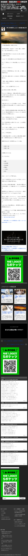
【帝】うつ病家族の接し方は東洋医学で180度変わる (12, 341)
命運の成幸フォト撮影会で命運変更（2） (9, 430)
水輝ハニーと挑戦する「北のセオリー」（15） (10, 387)
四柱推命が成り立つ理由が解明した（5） (9, 453)
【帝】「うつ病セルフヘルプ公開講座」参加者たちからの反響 (20, 296)
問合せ (10, 18)
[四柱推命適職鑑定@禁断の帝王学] (14, 2)
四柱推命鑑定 (10, 16)
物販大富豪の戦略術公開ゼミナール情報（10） (10, 393)
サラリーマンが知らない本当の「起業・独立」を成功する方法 (6, 542)
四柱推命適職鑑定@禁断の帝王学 (9, 554)
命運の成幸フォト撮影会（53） (7, 429)
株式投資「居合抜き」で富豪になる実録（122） (10, 384)
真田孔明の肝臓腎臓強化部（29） (7, 443)
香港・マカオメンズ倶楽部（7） (7, 406)
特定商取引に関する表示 (5, 519)
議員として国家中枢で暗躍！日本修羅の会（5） (10, 416)
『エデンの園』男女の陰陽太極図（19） (9, 432)
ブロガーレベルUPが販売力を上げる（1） (9, 399)
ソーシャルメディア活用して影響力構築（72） (10, 426)
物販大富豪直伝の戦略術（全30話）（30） (9, 381)
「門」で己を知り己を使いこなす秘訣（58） (9, 413)
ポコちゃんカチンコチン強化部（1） (8, 445)
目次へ (24, 400)
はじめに (3, 510)
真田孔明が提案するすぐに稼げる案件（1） (9, 417)
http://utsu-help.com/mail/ (9, 217)
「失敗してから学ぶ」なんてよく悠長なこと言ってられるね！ (6, 537)
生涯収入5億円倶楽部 (18, 521)
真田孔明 (4, 18)
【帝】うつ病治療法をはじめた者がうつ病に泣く (16, 344)
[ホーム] (3, 14)
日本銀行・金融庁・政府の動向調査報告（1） (10, 397)
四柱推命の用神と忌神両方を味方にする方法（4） (10, 455)
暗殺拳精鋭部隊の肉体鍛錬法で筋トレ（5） (9, 446)
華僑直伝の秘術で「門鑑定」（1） (8, 420)
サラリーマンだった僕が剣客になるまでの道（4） (10, 383)
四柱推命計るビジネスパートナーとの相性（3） (10, 459)
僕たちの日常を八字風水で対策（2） (8, 462)
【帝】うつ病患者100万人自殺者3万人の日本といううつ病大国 (7, 296)
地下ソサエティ (10, 13)
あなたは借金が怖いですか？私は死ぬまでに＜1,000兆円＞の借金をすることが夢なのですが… (14, 248)
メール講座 (3, 512)
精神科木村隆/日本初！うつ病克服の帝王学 (10, 25)
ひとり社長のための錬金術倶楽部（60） (9, 433)
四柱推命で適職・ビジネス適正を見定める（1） (10, 456)
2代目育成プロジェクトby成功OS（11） (9, 391)
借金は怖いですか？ (20, 16)
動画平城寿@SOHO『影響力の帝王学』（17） (10, 427)
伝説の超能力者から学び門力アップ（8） (9, 419)
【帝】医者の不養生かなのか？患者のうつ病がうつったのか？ (20, 313)
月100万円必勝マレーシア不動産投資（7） (9, 390)
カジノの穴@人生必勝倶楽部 (19, 525)
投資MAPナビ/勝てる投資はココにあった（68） (10, 404)
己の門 (18, 13)
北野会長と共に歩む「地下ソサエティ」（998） (10, 394)
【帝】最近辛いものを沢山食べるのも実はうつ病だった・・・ (7, 313)
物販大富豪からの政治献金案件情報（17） (9, 396)
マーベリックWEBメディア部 (19, 523)
